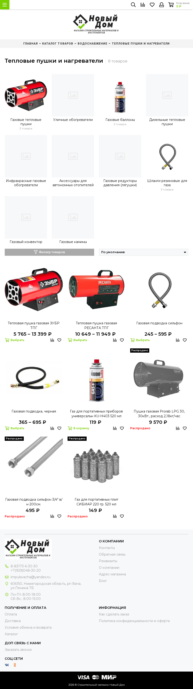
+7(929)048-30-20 (26, 570)
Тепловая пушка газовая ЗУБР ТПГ (34, 325)
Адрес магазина (112, 574)
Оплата (11, 614)
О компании (109, 567)
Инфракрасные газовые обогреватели (26, 183)
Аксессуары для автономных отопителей (73, 183)
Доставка (13, 621)
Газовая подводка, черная (34, 411)
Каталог (11, 634)
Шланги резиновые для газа (167, 183)
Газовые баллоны (120, 120)
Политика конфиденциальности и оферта (134, 621)
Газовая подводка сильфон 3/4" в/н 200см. (33, 501)
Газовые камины (73, 242)
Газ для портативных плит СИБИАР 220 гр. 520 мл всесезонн (96, 502)
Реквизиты (108, 561)
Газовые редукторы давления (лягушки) (120, 183)
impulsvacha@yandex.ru (30, 577)
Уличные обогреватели (73, 120)
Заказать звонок (18, 650)
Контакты (107, 548)
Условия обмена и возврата (28, 627)
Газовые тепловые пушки (25, 122)
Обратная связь (112, 554)
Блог (103, 581)
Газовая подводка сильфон (159, 323)
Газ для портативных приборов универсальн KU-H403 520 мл (96, 413)
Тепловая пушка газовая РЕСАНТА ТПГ (96, 325)
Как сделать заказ (114, 614)
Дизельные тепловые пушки (167, 122)
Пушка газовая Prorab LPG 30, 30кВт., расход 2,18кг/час (159, 413)
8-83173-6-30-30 (24, 566)
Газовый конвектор (26, 242)
